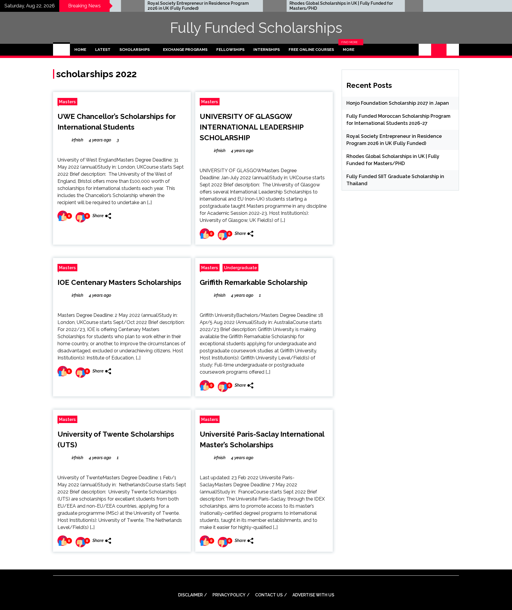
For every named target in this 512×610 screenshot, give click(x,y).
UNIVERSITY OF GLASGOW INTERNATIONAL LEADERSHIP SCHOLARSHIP (251, 127)
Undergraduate (240, 267)
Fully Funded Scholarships (256, 28)
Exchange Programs (185, 49)
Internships (266, 49)
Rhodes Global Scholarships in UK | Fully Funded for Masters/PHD (317, 6)
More (350, 50)
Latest (103, 49)
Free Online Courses (311, 49)
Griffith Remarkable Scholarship (254, 282)
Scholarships (134, 49)
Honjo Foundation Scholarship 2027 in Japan (397, 103)
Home (80, 49)
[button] (425, 50)
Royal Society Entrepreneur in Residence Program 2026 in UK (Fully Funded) (174, 6)
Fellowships (230, 49)
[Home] (61, 50)
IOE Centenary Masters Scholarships (119, 282)
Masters (67, 101)
